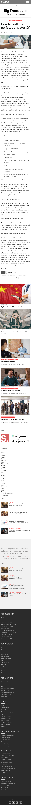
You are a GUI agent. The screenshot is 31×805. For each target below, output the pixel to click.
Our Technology (5, 656)
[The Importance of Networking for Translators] (15, 405)
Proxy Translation (5, 786)
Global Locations (5, 671)
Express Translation (6, 714)
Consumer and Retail (6, 766)
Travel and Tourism (6, 770)
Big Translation (5, 707)
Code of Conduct (5, 668)
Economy (3, 459)
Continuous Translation (7, 639)
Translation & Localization (15, 20)
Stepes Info (4, 648)
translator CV (15, 277)
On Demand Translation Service (9, 618)
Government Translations (7, 762)
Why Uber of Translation (7, 688)
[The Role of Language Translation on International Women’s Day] (4, 513)
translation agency (22, 275)
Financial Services (6, 737)
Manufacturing (5, 744)
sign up (7, 556)
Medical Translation (6, 716)
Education (3, 460)
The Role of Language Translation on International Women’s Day (18, 513)
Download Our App (6, 781)
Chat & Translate (5, 790)
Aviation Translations (6, 759)
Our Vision (3, 652)
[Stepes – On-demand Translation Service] (5, 1)
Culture (3, 457)
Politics (2, 482)
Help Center (4, 696)
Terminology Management (8, 783)
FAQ (2, 650)
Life (2, 473)
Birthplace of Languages (7, 712)
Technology (4, 491)
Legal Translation (5, 740)
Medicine (3, 477)
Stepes (3, 359)
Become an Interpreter (7, 684)
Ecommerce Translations (7, 749)
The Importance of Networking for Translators (12, 419)
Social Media (4, 487)
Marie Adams (5, 364)
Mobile (2, 478)
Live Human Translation (7, 630)
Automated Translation (7, 622)
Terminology (4, 710)
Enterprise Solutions (6, 634)
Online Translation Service (8, 620)
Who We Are (4, 654)
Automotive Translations (7, 755)
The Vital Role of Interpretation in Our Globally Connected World (18, 504)
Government (4, 468)
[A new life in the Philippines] (15, 348)
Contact (3, 673)
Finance (3, 467)
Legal (2, 472)
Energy (2, 462)
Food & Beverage (5, 753)
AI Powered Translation (7, 626)
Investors (3, 664)
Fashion (3, 465)
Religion (3, 483)
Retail (2, 485)
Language (3, 470)
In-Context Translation (7, 792)
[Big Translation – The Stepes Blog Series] (15, 12)
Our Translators (5, 662)
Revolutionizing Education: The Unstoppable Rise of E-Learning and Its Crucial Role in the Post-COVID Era (18, 523)
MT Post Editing (5, 720)
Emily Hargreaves (6, 32)
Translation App (5, 628)
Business (3, 455)
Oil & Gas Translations (6, 751)
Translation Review (6, 718)
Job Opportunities (6, 658)
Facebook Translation (6, 722)
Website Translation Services (8, 624)
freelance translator (11, 272)
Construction (4, 757)
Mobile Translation (6, 636)
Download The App (6, 694)
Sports (2, 488)
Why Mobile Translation (7, 692)
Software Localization (7, 742)
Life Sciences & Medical (7, 735)
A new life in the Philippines (8, 361)
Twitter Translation (6, 724)
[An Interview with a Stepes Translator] (15, 377)
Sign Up (3, 686)
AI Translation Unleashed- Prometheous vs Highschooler (19, 531)
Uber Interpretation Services (8, 632)
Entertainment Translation (8, 768)
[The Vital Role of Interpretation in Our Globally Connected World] (4, 504)
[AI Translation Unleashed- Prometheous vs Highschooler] (4, 531)
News (2, 480)
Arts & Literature (5, 454)
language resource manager (8, 275)
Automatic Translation (7, 788)
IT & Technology (5, 746)
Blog (2, 705)
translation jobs (5, 277)
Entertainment (4, 463)
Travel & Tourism (5, 495)
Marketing (3, 475)
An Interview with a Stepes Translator (10, 390)
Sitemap (3, 726)
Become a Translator (6, 682)
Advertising (3, 452)
